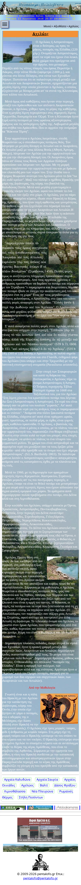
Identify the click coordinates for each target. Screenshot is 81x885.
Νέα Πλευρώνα (42, 791)
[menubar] (4, 24)
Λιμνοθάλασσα (14, 791)
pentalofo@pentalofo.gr (40, 878)
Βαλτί (44, 785)
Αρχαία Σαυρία (47, 779)
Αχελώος (27, 785)
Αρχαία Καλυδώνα (17, 779)
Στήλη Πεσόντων (31, 797)
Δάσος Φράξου (64, 785)
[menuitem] (4, 24)
